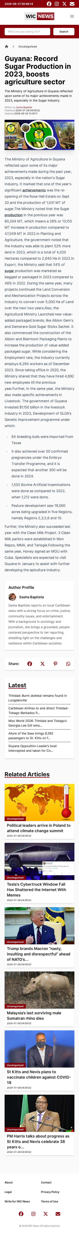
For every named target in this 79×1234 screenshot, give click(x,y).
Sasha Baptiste (24, 107)
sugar (9, 271)
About (9, 1182)
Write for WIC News (17, 1201)
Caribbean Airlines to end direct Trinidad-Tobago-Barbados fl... (38, 710)
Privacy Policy (50, 1192)
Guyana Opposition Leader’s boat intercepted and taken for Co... (32, 748)
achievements (34, 190)
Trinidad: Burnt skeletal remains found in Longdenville (37, 698)
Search (63, 31)
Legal (8, 1192)
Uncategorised (27, 46)
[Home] (6, 46)
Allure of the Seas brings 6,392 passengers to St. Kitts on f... (30, 735)
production (14, 215)
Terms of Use (49, 1201)
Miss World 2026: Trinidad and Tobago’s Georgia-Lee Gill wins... (37, 723)
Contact (46, 1182)
